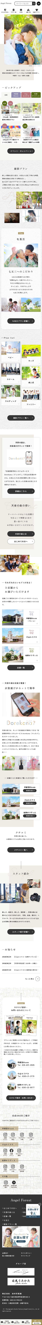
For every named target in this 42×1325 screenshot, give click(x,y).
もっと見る (29, 979)
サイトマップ (25, 1256)
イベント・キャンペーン (21, 151)
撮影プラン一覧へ (21, 418)
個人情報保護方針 (8, 1256)
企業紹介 (5, 1253)
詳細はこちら (21, 491)
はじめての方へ (21, 541)
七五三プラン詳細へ (21, 321)
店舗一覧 (21, 667)
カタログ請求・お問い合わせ (21, 1098)
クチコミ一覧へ (21, 850)
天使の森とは (21, 534)
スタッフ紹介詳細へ (21, 932)
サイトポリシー (26, 1253)
